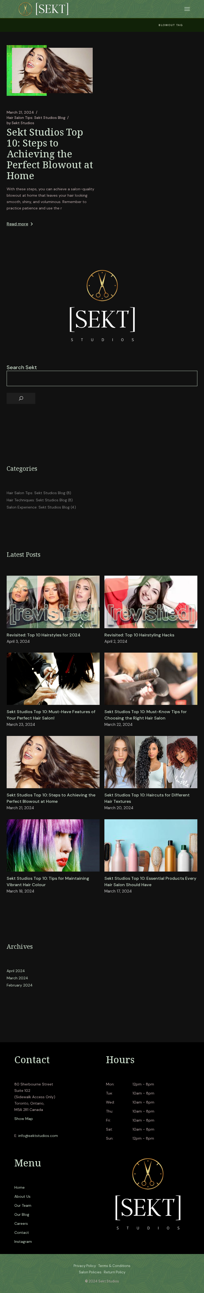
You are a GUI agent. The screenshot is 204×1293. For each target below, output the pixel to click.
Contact (21, 1232)
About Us (22, 1196)
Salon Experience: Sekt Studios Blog (38, 507)
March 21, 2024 (20, 112)
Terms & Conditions (114, 1266)
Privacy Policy (85, 1266)
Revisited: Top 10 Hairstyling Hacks (139, 635)
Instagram (23, 1241)
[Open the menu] (187, 9)
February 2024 (20, 985)
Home (19, 1187)
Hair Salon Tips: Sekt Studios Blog (36, 117)
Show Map (23, 1118)
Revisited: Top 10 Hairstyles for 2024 (43, 635)
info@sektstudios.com (38, 1135)
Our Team (22, 1205)
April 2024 (16, 970)
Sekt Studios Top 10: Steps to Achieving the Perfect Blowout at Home (50, 154)
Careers (21, 1223)
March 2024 (17, 978)
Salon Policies (90, 1272)
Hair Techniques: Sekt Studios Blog (37, 500)
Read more (17, 224)
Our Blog (21, 1214)
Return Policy (114, 1272)
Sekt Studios (20, 122)
